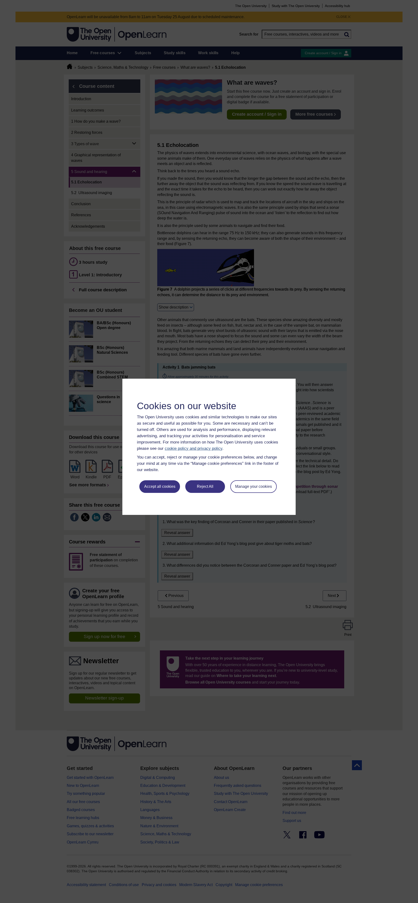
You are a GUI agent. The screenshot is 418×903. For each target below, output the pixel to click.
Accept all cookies (159, 486)
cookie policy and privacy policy (193, 448)
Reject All (205, 486)
